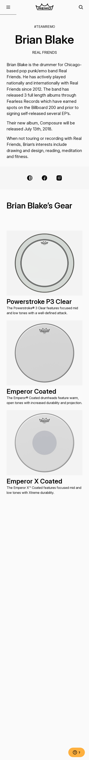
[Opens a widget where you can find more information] (76, 753)
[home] (44, 7)
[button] (8, 7)
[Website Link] (29, 177)
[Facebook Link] (44, 177)
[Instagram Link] (59, 177)
